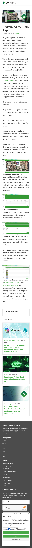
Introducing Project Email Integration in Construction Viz (14, 379)
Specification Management (9, 471)
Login (3, 456)
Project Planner (6, 477)
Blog (3, 451)
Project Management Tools (12, 340)
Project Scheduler (7, 480)
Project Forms (6, 475)
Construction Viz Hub (7, 463)
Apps (3, 448)
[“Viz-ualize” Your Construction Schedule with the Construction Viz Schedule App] (16, 387)
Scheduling (7, 404)
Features (4, 445)
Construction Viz (8, 80)
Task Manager (6, 485)
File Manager (5, 468)
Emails (6, 374)
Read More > (5, 434)
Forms (17, 33)
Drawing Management (8, 466)
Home (4, 440)
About (3, 443)
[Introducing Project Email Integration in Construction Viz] (16, 357)
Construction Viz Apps (12, 283)
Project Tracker (6, 483)
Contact (4, 454)
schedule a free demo (10, 285)
